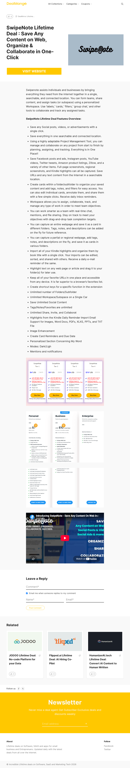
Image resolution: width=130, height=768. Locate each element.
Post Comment (35, 608)
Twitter (107, 749)
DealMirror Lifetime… (26, 16)
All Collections (55, 4)
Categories (71, 4)
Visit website (34, 71)
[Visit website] (39, 660)
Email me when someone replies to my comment (52, 593)
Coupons (85, 4)
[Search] (122, 4)
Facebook (108, 746)
